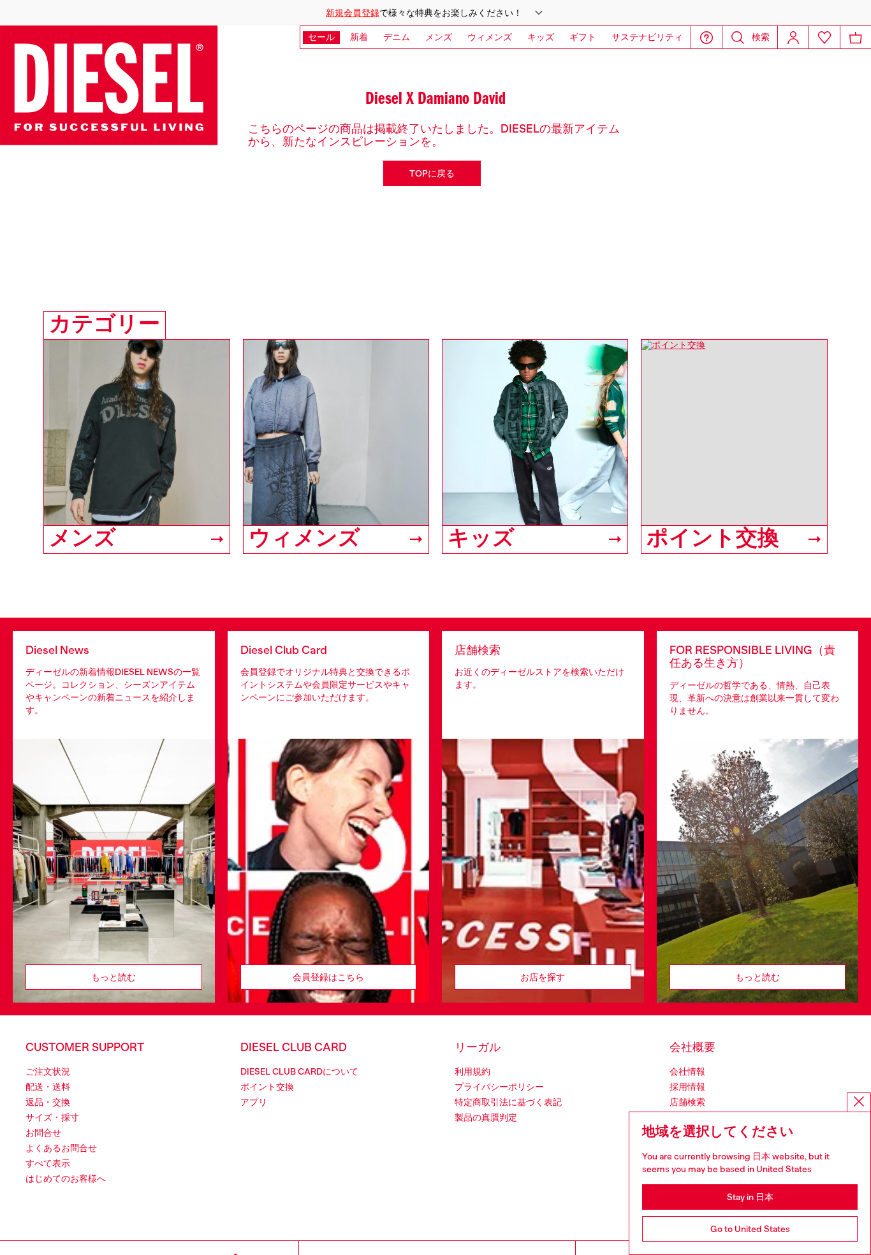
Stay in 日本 (750, 1197)
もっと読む (113, 977)
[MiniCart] (855, 37)
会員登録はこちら (328, 977)
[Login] (793, 37)
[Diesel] (109, 85)
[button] (435, 12)
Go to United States (750, 1229)
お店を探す (542, 977)
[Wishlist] (824, 37)
